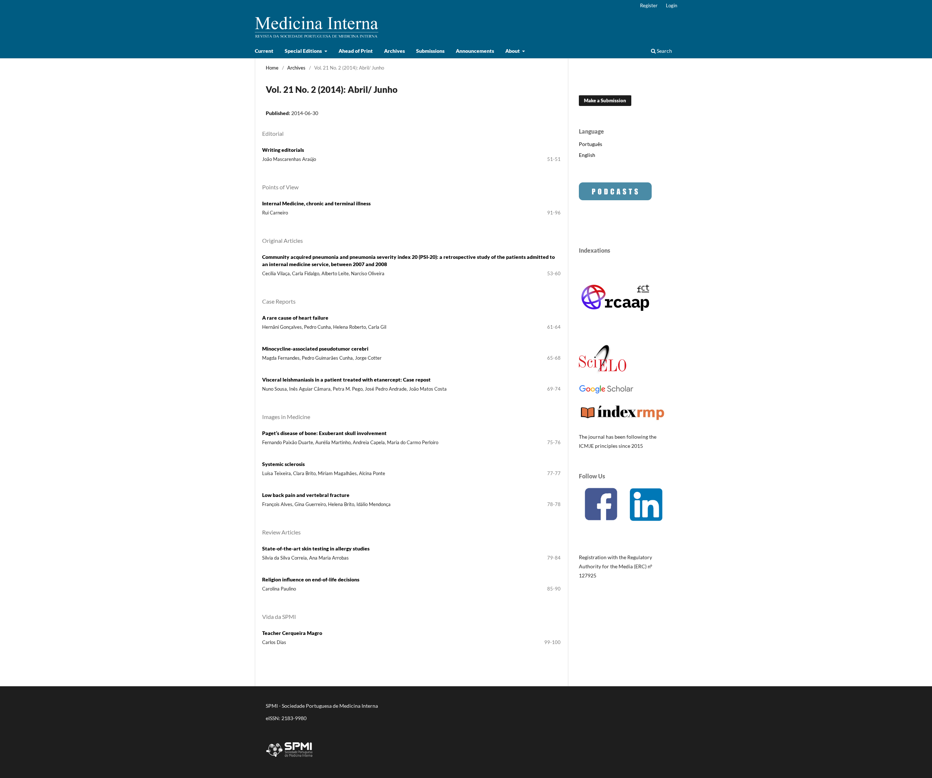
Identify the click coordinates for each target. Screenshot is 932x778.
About (513, 51)
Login (671, 5)
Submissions (430, 51)
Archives (394, 51)
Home (272, 68)
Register (648, 5)
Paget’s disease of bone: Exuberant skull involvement (324, 433)
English (587, 155)
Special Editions (304, 51)
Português (590, 144)
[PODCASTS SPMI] (615, 198)
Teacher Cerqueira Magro (292, 633)
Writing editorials (283, 150)
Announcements (475, 51)
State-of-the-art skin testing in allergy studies (316, 548)
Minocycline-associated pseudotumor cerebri (315, 348)
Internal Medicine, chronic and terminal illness (316, 203)
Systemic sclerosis (283, 464)
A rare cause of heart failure (295, 318)
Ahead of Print (356, 51)
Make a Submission (605, 100)
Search (664, 51)
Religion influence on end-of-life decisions (310, 579)
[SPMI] (289, 758)
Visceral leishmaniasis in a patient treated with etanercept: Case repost (346, 379)
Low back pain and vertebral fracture (306, 495)
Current (264, 51)
